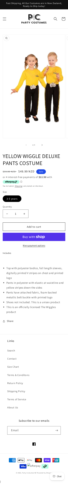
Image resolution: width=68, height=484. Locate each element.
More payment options (34, 245)
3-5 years (12, 198)
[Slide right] (42, 145)
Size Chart (13, 366)
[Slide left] (26, 145)
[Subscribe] (57, 430)
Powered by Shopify (44, 473)
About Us (12, 407)
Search (11, 350)
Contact (12, 358)
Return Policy (15, 383)
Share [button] (10, 321)
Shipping (18, 186)
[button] (5, 19)
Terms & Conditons (18, 375)
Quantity (7, 206)
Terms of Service (16, 399)
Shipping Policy (16, 391)
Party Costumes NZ (29, 473)
